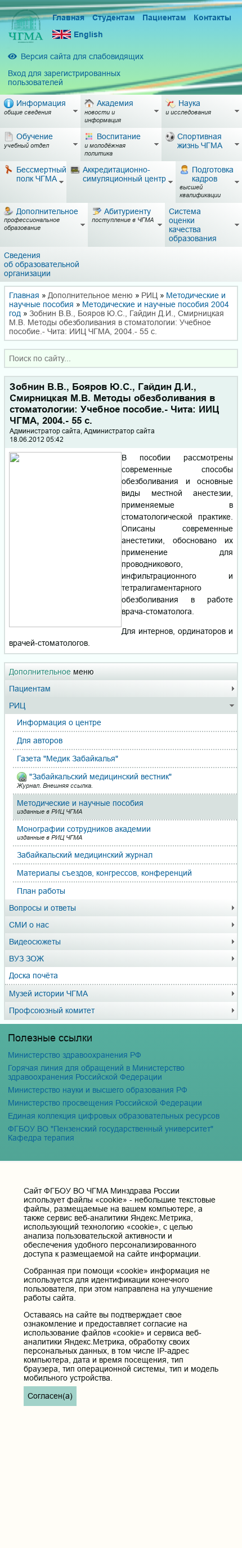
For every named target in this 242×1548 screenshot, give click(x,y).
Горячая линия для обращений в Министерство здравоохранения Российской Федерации (96, 1072)
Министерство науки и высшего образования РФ (97, 1089)
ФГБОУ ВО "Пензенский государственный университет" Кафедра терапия (110, 1133)
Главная (68, 17)
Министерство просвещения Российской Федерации (105, 1102)
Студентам (113, 17)
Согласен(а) (50, 1395)
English (88, 34)
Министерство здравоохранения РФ (74, 1054)
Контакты (212, 17)
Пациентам (164, 17)
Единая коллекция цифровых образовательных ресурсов (113, 1115)
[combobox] (121, 358)
